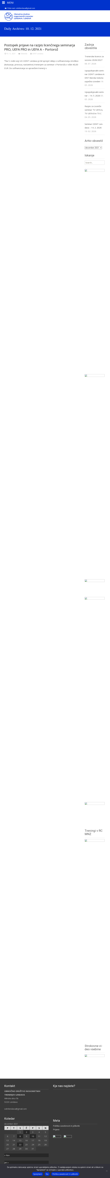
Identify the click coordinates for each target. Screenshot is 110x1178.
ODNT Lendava (37, 53)
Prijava (56, 1129)
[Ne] (106, 1171)
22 (20, 1144)
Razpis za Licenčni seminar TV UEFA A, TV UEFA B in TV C (94, 110)
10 (33, 1136)
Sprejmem (37, 1174)
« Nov (7, 1155)
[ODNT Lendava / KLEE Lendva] (17, 15)
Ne (47, 1174)
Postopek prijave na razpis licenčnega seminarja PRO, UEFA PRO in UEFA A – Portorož (39, 47)
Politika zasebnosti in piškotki (66, 1125)
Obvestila (23, 53)
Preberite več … (12, 73)
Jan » (6, 1162)
